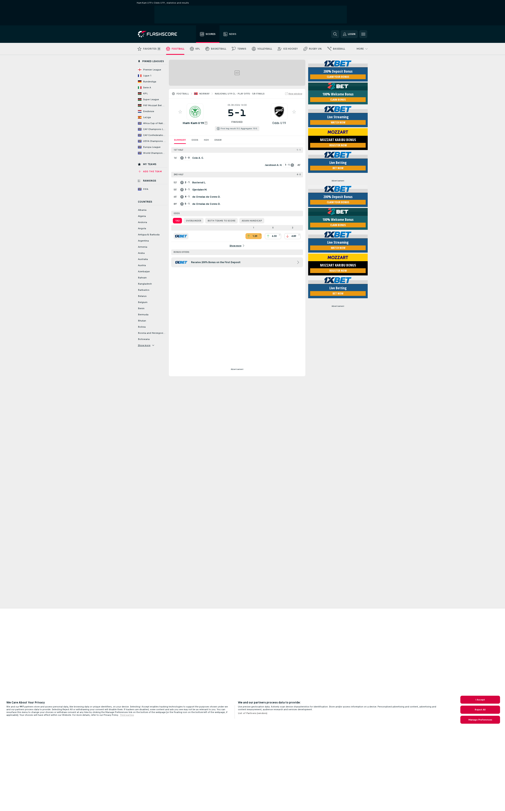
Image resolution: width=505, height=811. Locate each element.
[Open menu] (363, 34)
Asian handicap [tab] (252, 220)
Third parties (127, 715)
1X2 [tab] (177, 220)
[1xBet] (181, 236)
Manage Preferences (480, 719)
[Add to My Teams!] (180, 112)
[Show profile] (195, 111)
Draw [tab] (218, 140)
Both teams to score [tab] (221, 220)
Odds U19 (279, 123)
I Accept (480, 699)
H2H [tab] (206, 140)
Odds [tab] (194, 140)
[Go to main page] (160, 34)
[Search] (335, 34)
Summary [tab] (180, 140)
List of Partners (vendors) (252, 713)
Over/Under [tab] (193, 220)
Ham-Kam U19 (193, 123)
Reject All (480, 709)
